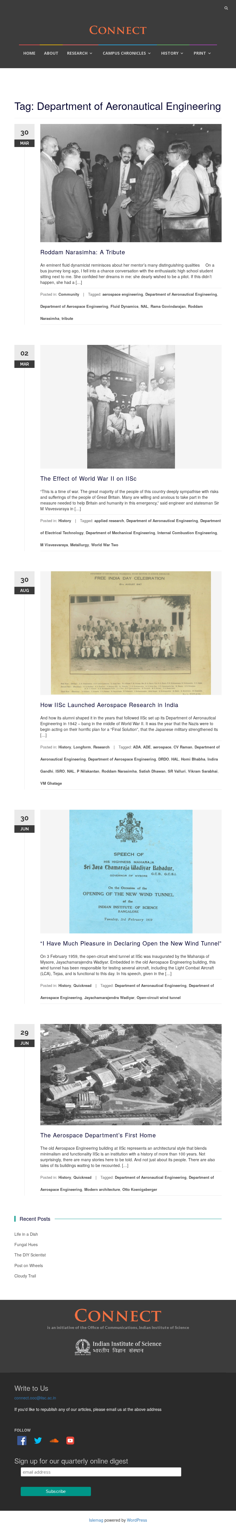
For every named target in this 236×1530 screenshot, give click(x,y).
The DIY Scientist (30, 1255)
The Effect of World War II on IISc (88, 478)
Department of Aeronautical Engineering (181, 294)
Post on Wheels (28, 1265)
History (169, 53)
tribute (67, 318)
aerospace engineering (122, 294)
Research (77, 53)
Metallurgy (79, 544)
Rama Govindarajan (168, 306)
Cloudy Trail (25, 1276)
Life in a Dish (26, 1234)
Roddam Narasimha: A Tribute (82, 252)
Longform (82, 747)
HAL (175, 759)
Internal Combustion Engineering (187, 532)
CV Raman (183, 747)
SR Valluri (177, 771)
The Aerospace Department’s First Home (98, 1135)
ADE (147, 747)
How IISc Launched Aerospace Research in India (109, 704)
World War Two (104, 544)
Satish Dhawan (152, 771)
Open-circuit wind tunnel (159, 997)
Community (68, 294)
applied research (109, 520)
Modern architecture (102, 1189)
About (51, 53)
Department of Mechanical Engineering (120, 532)
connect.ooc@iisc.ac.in (35, 1398)
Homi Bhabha (193, 759)
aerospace (162, 747)
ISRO (60, 771)
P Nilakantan (88, 771)
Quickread (82, 985)
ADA (137, 747)
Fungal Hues (26, 1244)
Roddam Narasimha (119, 771)
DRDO (163, 759)
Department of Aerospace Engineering (74, 306)
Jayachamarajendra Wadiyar (109, 997)
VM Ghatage (51, 783)
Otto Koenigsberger (139, 1189)
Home (29, 53)
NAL (144, 306)
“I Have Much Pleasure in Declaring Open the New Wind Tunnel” (131, 943)
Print (200, 53)
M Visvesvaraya (54, 544)
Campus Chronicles (124, 53)
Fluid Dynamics (124, 306)
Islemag (96, 1520)
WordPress (137, 1520)
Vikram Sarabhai (203, 771)
